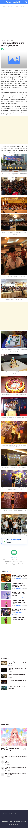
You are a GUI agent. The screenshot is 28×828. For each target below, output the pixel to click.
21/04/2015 (20, 49)
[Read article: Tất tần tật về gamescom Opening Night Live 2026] (4, 663)
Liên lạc (22, 813)
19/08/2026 (25, 588)
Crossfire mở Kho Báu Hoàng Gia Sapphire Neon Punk (18, 602)
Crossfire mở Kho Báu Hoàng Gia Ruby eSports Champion (18, 593)
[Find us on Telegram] (11, 824)
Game (4, 6)
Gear (16, 6)
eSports (10, 6)
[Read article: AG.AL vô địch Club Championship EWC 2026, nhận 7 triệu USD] (4, 682)
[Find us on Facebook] (9, 824)
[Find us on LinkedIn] (17, 824)
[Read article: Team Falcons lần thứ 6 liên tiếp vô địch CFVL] (6, 612)
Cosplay (22, 6)
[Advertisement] (14, 23)
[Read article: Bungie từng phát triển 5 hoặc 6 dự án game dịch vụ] (4, 688)
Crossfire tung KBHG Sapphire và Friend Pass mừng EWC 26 (18, 585)
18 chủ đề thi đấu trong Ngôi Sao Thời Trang (10, 749)
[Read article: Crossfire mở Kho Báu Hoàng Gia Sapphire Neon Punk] (6, 603)
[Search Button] (26, 2)
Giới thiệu (5, 813)
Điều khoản (11, 813)
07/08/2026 (25, 605)
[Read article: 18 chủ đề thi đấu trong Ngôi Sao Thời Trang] (14, 737)
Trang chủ (3, 40)
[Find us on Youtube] (13, 824)
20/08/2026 (25, 578)
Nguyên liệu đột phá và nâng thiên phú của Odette (16, 756)
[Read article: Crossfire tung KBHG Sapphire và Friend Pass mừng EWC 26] (6, 586)
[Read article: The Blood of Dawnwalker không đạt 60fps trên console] (4, 676)
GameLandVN (13, 2)
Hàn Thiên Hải (12, 49)
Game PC (12, 40)
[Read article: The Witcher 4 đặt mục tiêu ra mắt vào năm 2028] (4, 670)
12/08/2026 (25, 597)
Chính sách (17, 813)
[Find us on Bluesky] (15, 824)
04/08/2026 (15, 614)
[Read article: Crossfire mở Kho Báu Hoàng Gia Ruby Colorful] (6, 620)
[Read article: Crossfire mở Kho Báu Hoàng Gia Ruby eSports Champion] (6, 595)
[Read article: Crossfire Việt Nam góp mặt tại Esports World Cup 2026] (6, 578)
